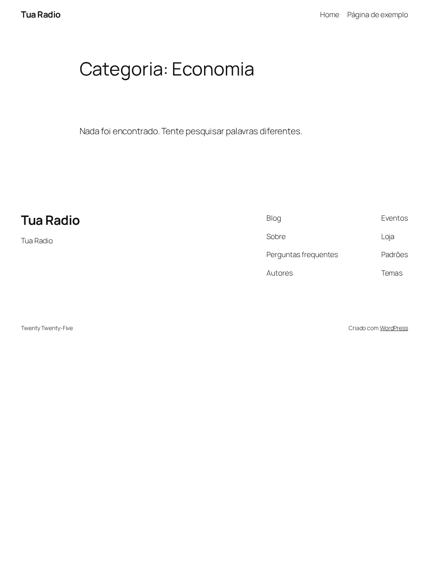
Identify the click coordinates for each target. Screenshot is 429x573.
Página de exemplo (377, 14)
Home (329, 14)
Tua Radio (41, 14)
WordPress (394, 328)
